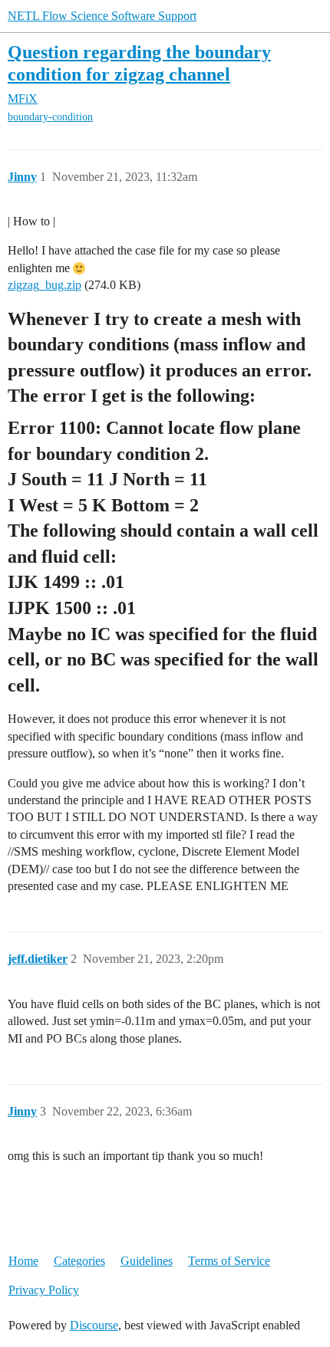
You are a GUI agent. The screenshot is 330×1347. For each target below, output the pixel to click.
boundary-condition (50, 117)
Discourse (94, 1325)
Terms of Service (229, 1260)
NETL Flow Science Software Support (102, 15)
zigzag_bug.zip (44, 284)
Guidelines (146, 1260)
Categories (79, 1260)
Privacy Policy (43, 1289)
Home (23, 1260)
